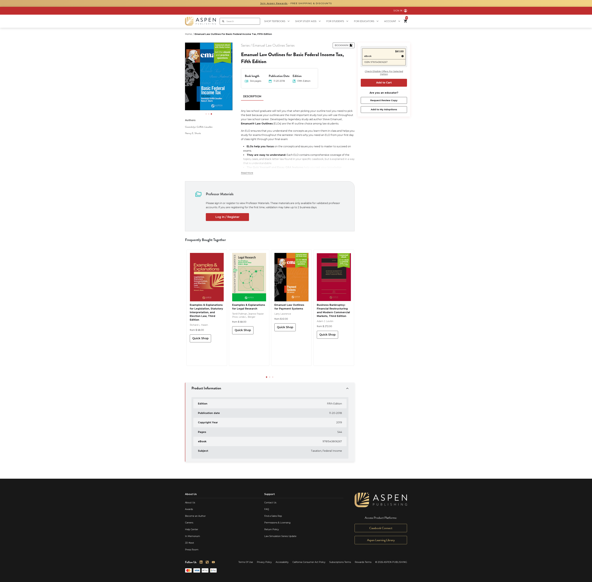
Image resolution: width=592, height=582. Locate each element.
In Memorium (192, 536)
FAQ (266, 509)
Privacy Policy (264, 562)
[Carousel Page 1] (206, 114)
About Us (190, 502)
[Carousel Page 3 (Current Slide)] (211, 114)
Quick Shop (200, 338)
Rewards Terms (363, 562)
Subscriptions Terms (340, 562)
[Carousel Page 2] (208, 114)
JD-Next (189, 542)
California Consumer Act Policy (308, 562)
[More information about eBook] (402, 56)
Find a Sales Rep (273, 516)
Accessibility (282, 562)
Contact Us (270, 502)
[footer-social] (201, 562)
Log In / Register (227, 217)
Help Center (191, 529)
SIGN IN (397, 10)
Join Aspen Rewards (274, 3)
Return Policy (271, 529)
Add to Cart (384, 82)
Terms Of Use (245, 562)
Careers (189, 522)
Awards (189, 509)
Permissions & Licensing (277, 522)
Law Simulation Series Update (280, 536)
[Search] (223, 21)
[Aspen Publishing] (200, 21)
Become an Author (195, 516)
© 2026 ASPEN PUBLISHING (391, 562)
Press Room (191, 549)
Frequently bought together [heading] (205, 240)
